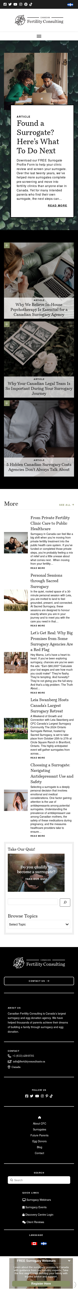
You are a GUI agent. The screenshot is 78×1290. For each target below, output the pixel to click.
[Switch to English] (34, 1243)
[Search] (65, 902)
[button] (39, 36)
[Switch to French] (70, 4)
